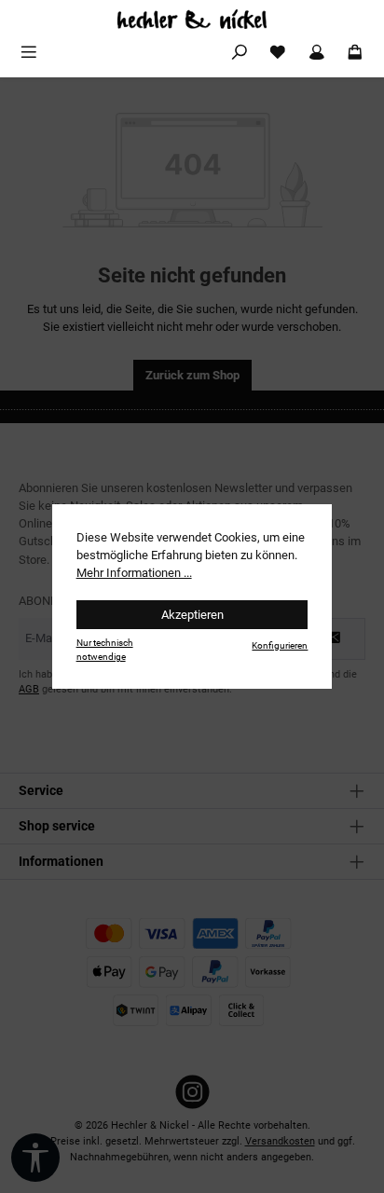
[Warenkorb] (355, 52)
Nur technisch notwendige (104, 650)
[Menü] (28, 52)
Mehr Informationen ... (134, 573)
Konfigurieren (280, 645)
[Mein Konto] (316, 52)
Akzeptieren (192, 615)
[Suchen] (239, 52)
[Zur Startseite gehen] (192, 19)
